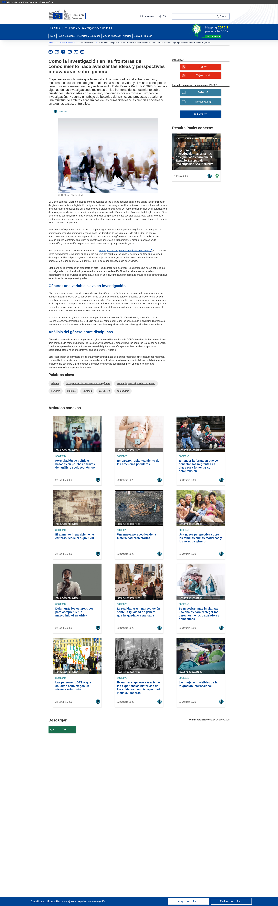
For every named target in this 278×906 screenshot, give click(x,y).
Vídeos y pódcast (111, 36)
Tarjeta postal (203, 75)
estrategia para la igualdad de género (136, 383)
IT (76, 52)
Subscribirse (200, 114)
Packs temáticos (66, 36)
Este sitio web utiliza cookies (46, 901)
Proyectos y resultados (88, 36)
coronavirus (123, 391)
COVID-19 (104, 391)
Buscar (148, 36)
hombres (55, 391)
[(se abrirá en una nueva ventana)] (72, 14)
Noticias (127, 36)
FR (69, 52)
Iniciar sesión (147, 16)
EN (57, 52)
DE (50, 52)
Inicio (52, 36)
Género (55, 383)
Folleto (203, 67)
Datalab (138, 36)
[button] (162, 16)
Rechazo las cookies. (231, 901)
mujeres (71, 391)
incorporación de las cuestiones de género (88, 383)
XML (64, 729)
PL (82, 52)
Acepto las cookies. (188, 901)
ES (63, 52)
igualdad (87, 391)
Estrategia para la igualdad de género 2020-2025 (124, 250)
